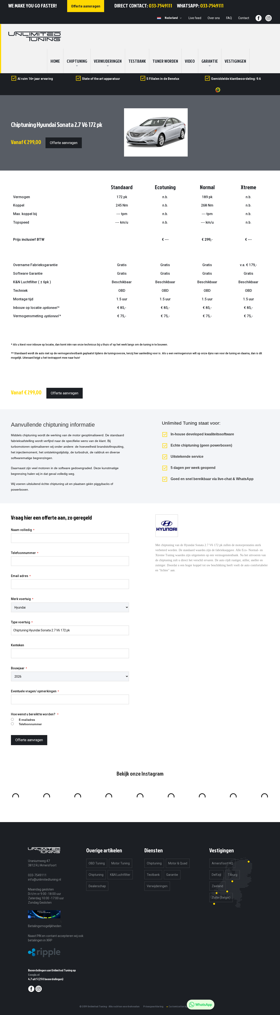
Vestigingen (235, 61)
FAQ (229, 18)
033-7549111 (160, 5)
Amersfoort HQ (222, 863)
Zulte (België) (221, 897)
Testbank (137, 61)
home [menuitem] (55, 61)
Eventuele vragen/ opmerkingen (33, 691)
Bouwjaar (17, 668)
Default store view (159, 18)
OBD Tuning (97, 863)
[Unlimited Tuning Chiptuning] (34, 36)
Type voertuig (20, 622)
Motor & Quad (177, 863)
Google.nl (33, 974)
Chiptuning (96, 874)
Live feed (195, 18)
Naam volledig (21, 530)
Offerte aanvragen (63, 143)
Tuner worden (165, 61)
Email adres (19, 576)
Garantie (209, 61)
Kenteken (17, 645)
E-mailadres (27, 720)
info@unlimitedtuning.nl (44, 879)
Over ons (214, 18)
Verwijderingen (108, 61)
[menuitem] (76, 61)
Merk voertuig (21, 599)
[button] (174, 18)
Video (190, 61)
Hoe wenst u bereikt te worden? (33, 714)
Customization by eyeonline (183, 1006)
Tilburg (232, 874)
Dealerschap (97, 886)
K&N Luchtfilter (120, 874)
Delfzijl (216, 874)
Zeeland (217, 886)
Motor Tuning (120, 863)
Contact (243, 18)
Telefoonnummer (23, 553)
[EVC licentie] (44, 921)
